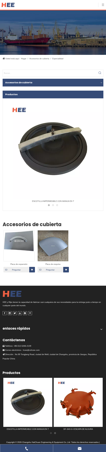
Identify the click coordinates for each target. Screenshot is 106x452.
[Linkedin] (10, 313)
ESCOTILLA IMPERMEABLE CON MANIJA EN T (53, 201)
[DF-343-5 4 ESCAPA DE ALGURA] (78, 402)
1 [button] (48, 205)
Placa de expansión (18, 264)
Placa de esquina (52, 264)
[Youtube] (20, 313)
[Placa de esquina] (53, 251)
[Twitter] (15, 313)
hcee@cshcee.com (31, 350)
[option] (53, 151)
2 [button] (53, 205)
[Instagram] (25, 313)
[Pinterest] (30, 313)
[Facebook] (4, 313)
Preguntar (16, 270)
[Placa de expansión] (19, 241)
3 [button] (57, 205)
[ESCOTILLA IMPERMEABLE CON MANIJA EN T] (53, 149)
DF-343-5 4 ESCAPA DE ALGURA (78, 429)
